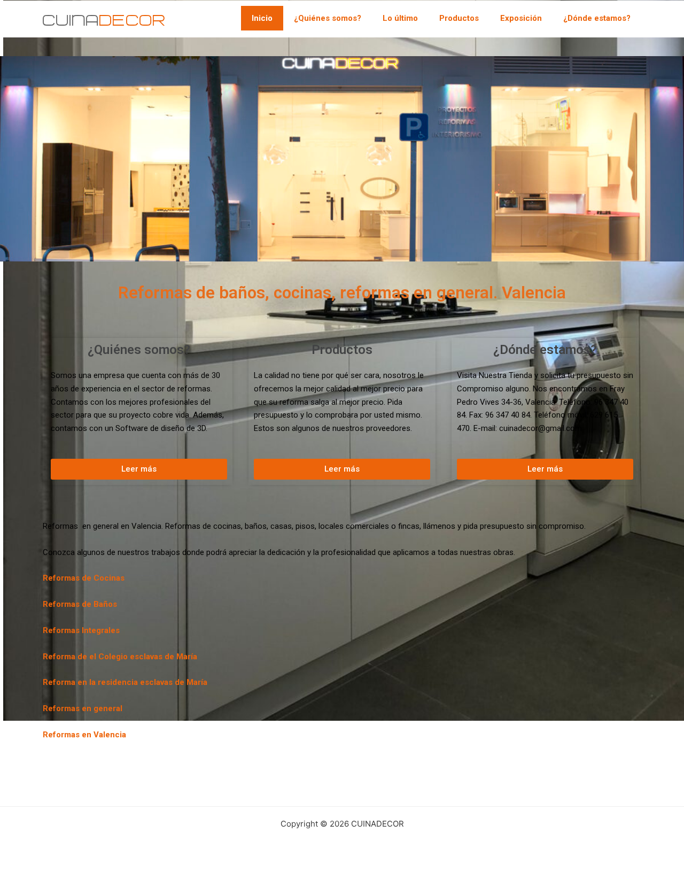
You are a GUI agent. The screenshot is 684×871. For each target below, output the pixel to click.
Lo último (400, 18)
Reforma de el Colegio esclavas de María (120, 656)
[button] (139, 469)
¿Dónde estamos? (597, 18)
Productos (459, 18)
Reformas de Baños (80, 604)
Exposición (521, 18)
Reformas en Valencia (84, 734)
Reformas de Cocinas (84, 578)
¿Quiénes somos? (327, 18)
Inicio (262, 18)
